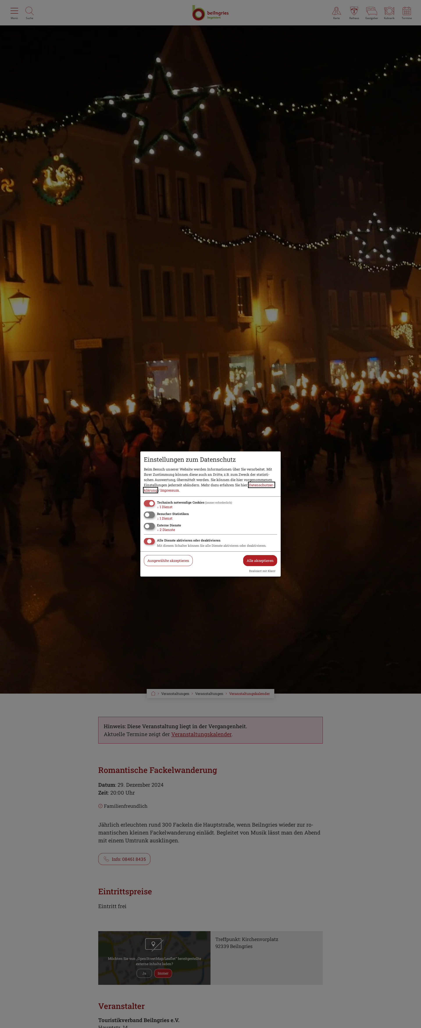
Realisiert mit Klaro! (262, 571)
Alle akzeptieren (260, 560)
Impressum (169, 490)
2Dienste (166, 529)
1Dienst (165, 506)
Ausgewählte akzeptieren (168, 560)
